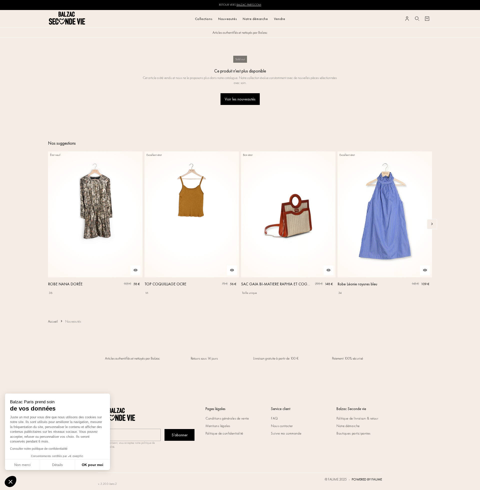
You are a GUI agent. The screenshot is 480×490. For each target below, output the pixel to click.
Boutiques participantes (353, 433)
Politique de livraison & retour (357, 418)
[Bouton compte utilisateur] (407, 18)
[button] (10, 482)
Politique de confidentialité (224, 433)
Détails (57, 465)
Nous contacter (282, 426)
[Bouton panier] (427, 18)
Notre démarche (255, 18)
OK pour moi (92, 465)
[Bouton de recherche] (417, 18)
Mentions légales (218, 426)
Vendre (279, 18)
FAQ (274, 418)
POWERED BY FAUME (367, 479)
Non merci (22, 465)
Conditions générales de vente (227, 418)
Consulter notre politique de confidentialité (39, 449)
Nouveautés (227, 18)
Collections (203, 18)
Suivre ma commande (286, 433)
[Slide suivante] (432, 224)
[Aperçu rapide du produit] (135, 270)
